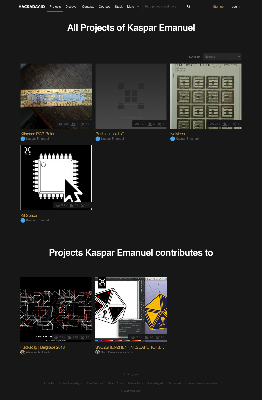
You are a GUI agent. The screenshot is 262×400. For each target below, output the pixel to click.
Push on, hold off (110, 133)
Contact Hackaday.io (70, 383)
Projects (55, 6)
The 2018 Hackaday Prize (102, 282)
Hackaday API (156, 383)
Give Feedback (95, 383)
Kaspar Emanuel (161, 27)
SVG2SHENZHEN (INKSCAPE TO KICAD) (132, 347)
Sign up (218, 6)
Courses (104, 6)
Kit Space (29, 215)
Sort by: (195, 57)
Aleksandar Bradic (38, 352)
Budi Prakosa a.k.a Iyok (117, 352)
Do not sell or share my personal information (193, 383)
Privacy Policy (136, 383)
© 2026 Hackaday (131, 390)
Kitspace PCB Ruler (37, 133)
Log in (236, 6)
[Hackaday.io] (31, 6)
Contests (88, 6)
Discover (71, 6)
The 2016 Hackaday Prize (27, 151)
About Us (49, 383)
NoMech (177, 133)
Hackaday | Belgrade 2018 (42, 347)
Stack (119, 6)
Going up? (132, 374)
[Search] (189, 6)
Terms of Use (115, 383)
